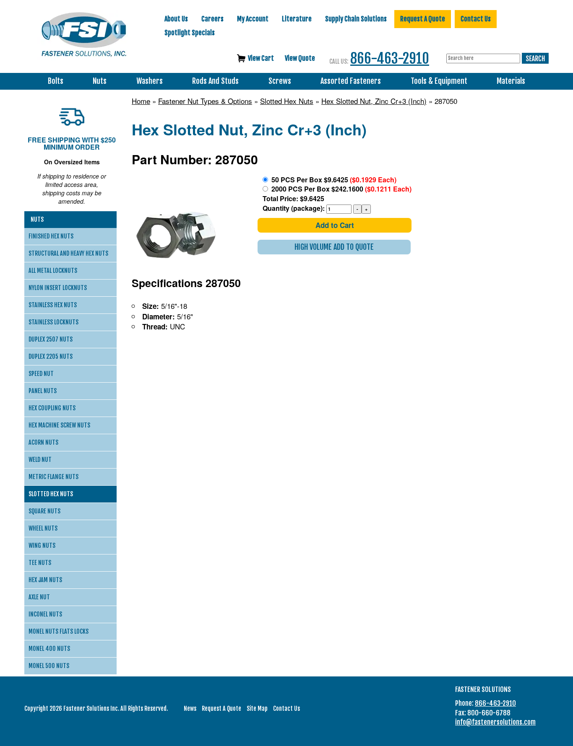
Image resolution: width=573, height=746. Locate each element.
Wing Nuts (42, 545)
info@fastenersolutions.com (495, 722)
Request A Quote (422, 19)
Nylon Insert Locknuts (58, 287)
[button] (334, 247)
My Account (252, 19)
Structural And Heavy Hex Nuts (68, 253)
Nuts (100, 81)
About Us (176, 19)
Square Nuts (44, 511)
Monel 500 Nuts (49, 665)
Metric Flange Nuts (53, 476)
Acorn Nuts (43, 442)
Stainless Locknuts (53, 322)
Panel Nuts (43, 390)
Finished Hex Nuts (51, 236)
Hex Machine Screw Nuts (59, 425)
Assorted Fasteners (350, 81)
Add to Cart (334, 225)
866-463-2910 (389, 58)
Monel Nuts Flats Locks (59, 631)
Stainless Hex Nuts (53, 304)
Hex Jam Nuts (45, 579)
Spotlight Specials (189, 32)
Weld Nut (40, 459)
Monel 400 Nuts (49, 648)
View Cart (261, 58)
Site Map (257, 708)
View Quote (300, 58)
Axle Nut (39, 597)
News (190, 708)
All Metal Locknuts (53, 270)
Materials (511, 81)
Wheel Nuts (43, 528)
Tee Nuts (40, 562)
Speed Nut (41, 373)
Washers (149, 81)
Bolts (55, 81)
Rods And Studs (215, 81)
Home (141, 101)
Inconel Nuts (45, 614)
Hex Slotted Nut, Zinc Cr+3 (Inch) (374, 101)
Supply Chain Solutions (356, 19)
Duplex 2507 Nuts (51, 339)
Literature (297, 19)
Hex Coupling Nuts (52, 408)
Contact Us (476, 19)
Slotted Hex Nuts (286, 101)
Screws (279, 81)
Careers (212, 19)
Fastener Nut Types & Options (205, 101)
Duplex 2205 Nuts (51, 356)
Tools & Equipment (439, 81)
